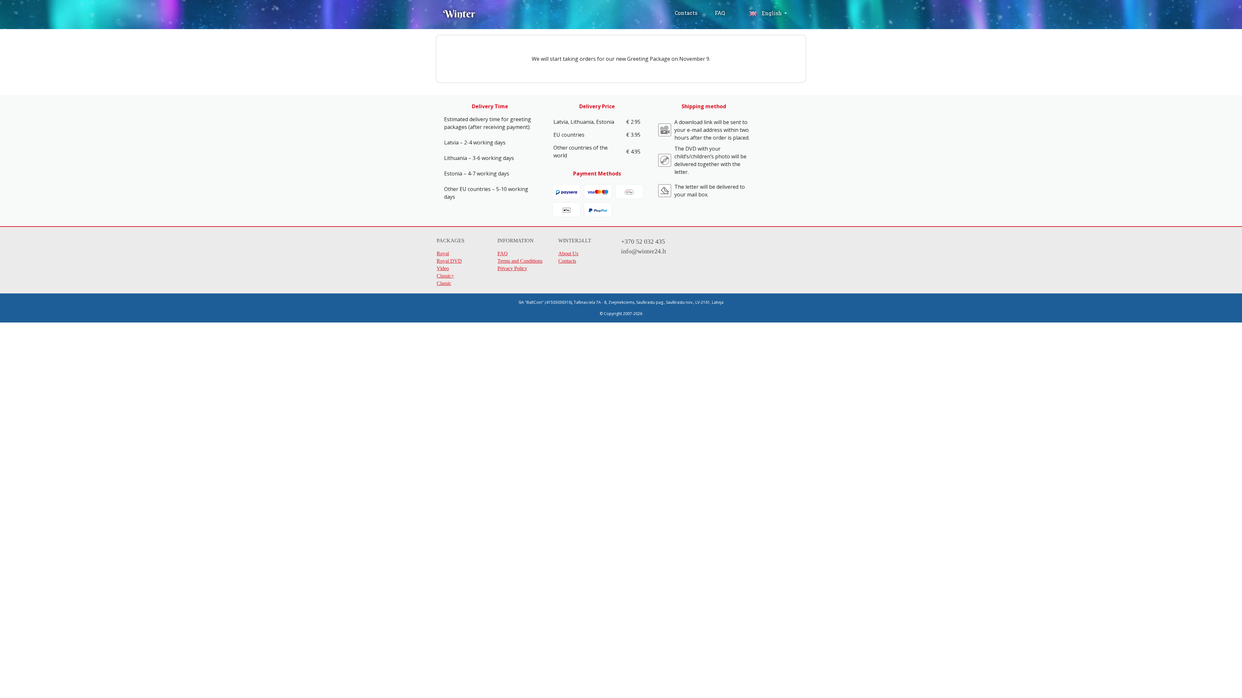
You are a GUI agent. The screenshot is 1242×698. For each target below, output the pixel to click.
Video (443, 268)
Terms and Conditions (519, 261)
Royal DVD (449, 261)
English (771, 13)
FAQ (720, 12)
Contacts (686, 12)
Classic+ (445, 276)
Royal (443, 253)
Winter (459, 13)
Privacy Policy (512, 268)
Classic (444, 283)
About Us (568, 253)
